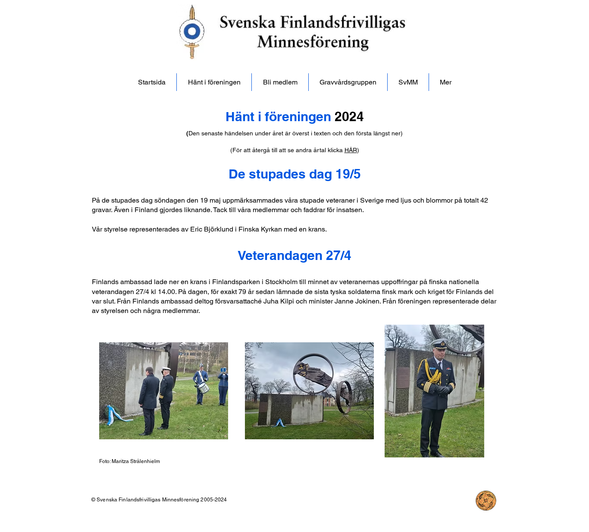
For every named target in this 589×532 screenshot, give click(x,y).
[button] (445, 82)
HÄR (351, 150)
